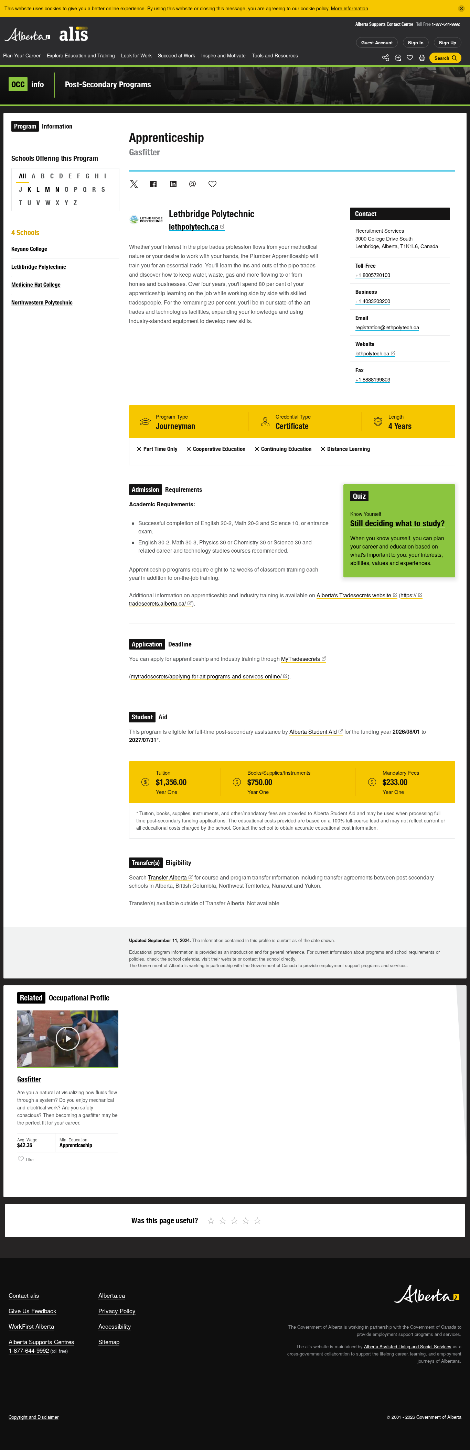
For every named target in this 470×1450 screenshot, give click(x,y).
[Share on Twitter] (134, 183)
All (22, 176)
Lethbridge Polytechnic (38, 266)
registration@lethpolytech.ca (387, 327)
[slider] (58, 1060)
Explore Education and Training (81, 55)
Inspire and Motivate (223, 55)
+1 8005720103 (372, 274)
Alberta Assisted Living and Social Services (407, 1346)
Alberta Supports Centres (41, 1341)
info (27, 84)
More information (349, 8)
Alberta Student (313, 731)
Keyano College (29, 248)
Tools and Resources (275, 55)
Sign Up (447, 42)
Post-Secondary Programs (108, 84)
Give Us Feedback (32, 1310)
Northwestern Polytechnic (42, 302)
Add (398, 57)
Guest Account (377, 42)
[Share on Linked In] (173, 183)
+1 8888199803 (372, 379)
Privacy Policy (117, 1310)
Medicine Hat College (36, 284)
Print (422, 57)
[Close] (461, 8)
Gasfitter (29, 1079)
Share (386, 57)
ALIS (73, 34)
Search (442, 58)
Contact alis (24, 1295)
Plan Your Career (22, 55)
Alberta (27, 35)
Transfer (167, 877)
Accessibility (114, 1326)
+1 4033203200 (372, 301)
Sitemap (108, 1341)
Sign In (416, 42)
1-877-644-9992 (446, 24)
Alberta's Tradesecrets (354, 595)
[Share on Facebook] (153, 183)
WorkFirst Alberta (31, 1326)
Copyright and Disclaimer (33, 1417)
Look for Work (136, 55)
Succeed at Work (176, 55)
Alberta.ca (111, 1295)
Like (410, 57)
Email (192, 183)
